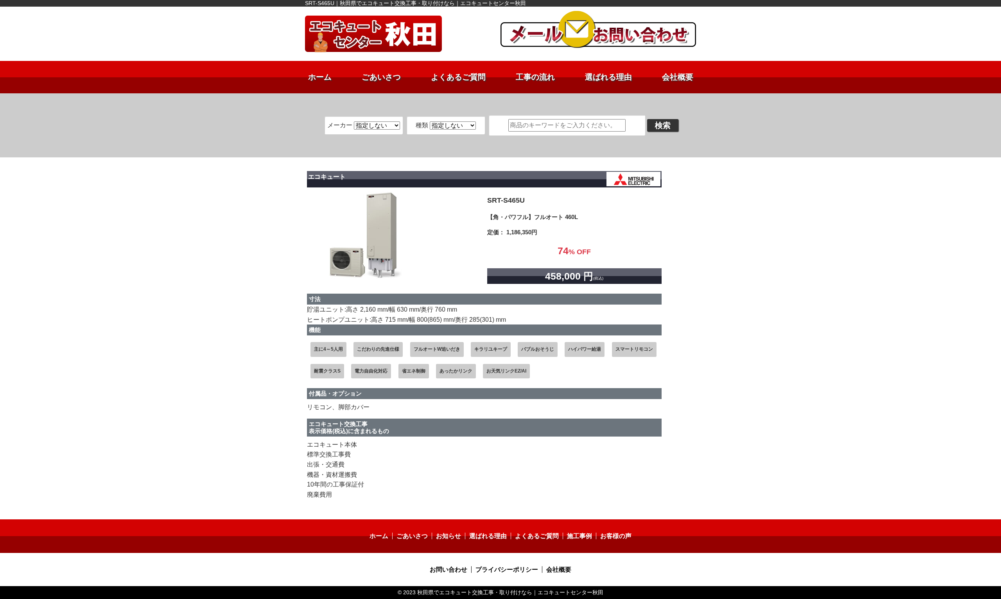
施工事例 (579, 536)
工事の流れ (535, 77)
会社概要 (677, 77)
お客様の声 (615, 536)
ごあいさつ (381, 77)
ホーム (320, 77)
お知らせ (448, 536)
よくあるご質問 (458, 77)
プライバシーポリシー (506, 569)
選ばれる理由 (608, 77)
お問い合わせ (448, 569)
